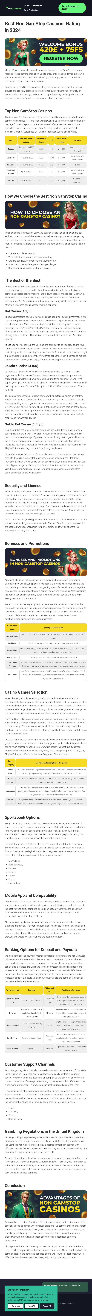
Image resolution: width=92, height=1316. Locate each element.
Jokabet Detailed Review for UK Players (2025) (62, 1285)
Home (26, 6)
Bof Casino (13, 344)
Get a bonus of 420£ (69, 8)
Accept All (47, 1306)
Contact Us (37, 6)
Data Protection (31, 10)
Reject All (31, 1306)
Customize (16, 1306)
